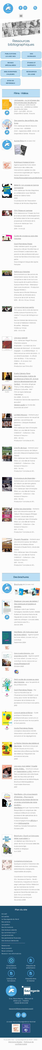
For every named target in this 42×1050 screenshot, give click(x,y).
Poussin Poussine (21, 539)
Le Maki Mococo (20, 415)
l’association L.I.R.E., (24, 771)
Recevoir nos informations (11, 954)
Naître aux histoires (22, 272)
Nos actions (6, 922)
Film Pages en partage (23, 211)
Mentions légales (15, 1042)
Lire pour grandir (21, 338)
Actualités (5, 916)
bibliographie (23, 823)
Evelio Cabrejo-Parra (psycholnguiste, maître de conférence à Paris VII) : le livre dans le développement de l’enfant (26, 378)
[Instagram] (25, 8)
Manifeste (18, 808)
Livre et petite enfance (23, 713)
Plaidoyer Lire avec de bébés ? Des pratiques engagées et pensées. (26, 604)
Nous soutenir (7, 948)
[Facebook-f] (21, 8)
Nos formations (7, 927)
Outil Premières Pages (23, 244)
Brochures (18, 584)
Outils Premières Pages (23, 728)
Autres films (19, 141)
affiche (33, 821)
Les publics (6, 924)
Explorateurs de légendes (24, 478)
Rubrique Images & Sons (24, 162)
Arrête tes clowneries (22, 509)
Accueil (4, 914)
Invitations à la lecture (23, 861)
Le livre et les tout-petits (24, 307)
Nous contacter (7, 951)
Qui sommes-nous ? (9, 933)
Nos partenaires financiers (11, 938)
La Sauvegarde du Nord (10, 919)
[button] (35, 8)
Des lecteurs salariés (9, 930)
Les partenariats (7, 935)
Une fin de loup (20, 448)
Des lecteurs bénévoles (10, 941)
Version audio (19, 405)
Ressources (6, 946)
